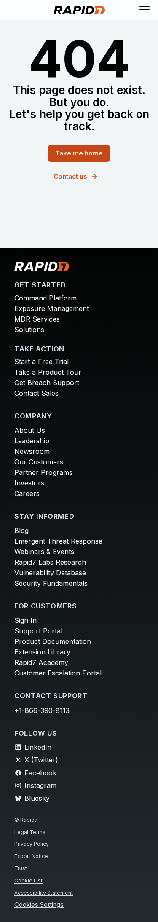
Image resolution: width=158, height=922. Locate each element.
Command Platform (45, 298)
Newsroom (32, 451)
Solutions (29, 329)
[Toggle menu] (144, 10)
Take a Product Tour (47, 372)
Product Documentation (52, 641)
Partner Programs (43, 472)
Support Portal (38, 631)
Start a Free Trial (41, 361)
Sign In (25, 620)
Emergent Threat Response (58, 541)
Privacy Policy (31, 844)
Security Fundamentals (51, 583)
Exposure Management (51, 308)
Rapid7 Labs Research (50, 562)
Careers (27, 493)
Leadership (31, 441)
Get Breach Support (46, 382)
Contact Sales (36, 393)
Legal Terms (30, 832)
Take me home (79, 153)
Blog (21, 530)
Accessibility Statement (43, 893)
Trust (20, 868)
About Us (29, 430)
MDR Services (37, 319)
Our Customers (38, 462)
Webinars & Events (44, 551)
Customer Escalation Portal (58, 673)
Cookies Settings (39, 905)
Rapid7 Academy (41, 662)
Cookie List (28, 880)
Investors (29, 483)
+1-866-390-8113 (42, 710)
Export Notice (31, 856)
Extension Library (42, 652)
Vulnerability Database (50, 572)
